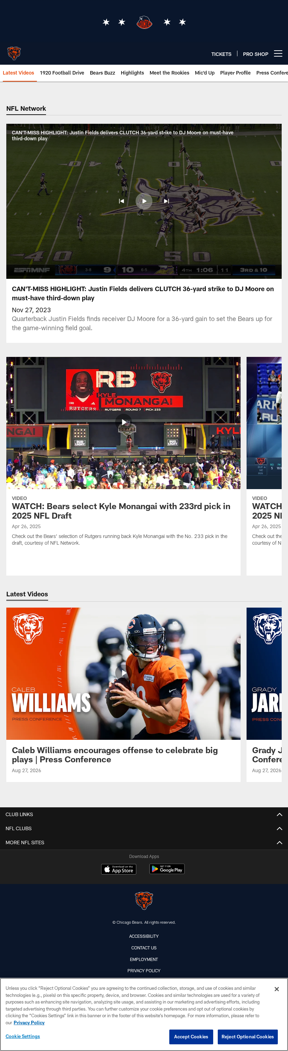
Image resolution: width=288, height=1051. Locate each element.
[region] (144, 1014)
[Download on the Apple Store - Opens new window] (119, 870)
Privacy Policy (144, 970)
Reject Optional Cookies (248, 1036)
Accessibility (144, 936)
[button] (121, 201)
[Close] (276, 989)
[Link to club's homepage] (14, 50)
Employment (144, 959)
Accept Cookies (191, 1036)
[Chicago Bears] (144, 902)
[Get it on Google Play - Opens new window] (167, 872)
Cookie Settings (23, 1036)
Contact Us (144, 947)
